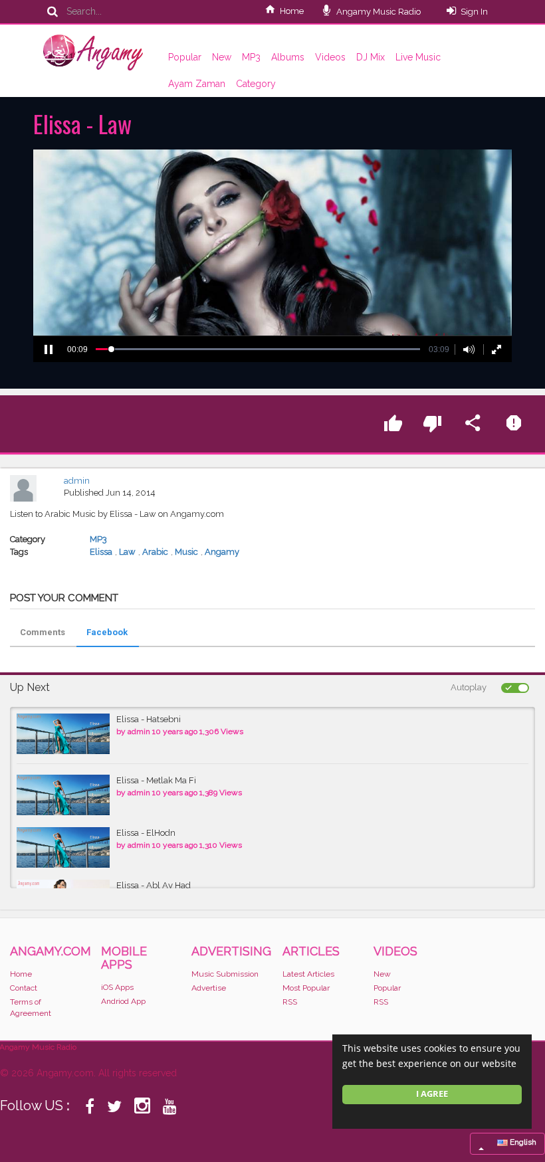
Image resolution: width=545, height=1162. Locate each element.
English (522, 1142)
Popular (184, 57)
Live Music (418, 57)
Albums (287, 57)
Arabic (155, 552)
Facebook (107, 632)
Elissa (101, 552)
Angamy (222, 552)
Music (186, 552)
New (221, 57)
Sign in (474, 12)
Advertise (208, 988)
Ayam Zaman (196, 83)
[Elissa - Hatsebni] (63, 734)
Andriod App (123, 1001)
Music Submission (225, 974)
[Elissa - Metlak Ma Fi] (63, 795)
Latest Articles (308, 974)
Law (127, 552)
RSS (289, 1002)
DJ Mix (370, 57)
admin (77, 481)
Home (292, 11)
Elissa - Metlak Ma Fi (156, 780)
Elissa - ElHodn (145, 833)
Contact (23, 988)
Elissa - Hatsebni (148, 719)
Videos (330, 57)
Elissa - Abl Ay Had (153, 885)
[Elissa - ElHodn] (63, 847)
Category (256, 83)
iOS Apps (117, 987)
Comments (42, 632)
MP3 (251, 57)
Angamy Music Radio (377, 12)
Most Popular (306, 988)
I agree (432, 1094)
